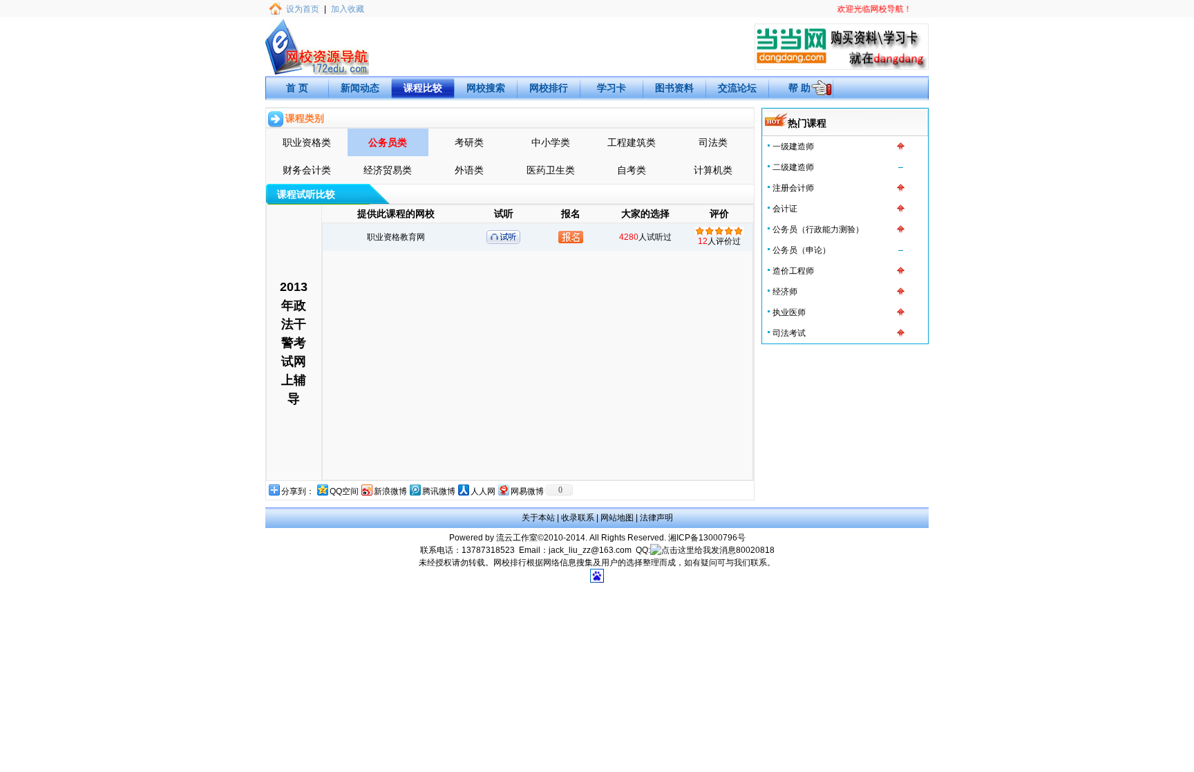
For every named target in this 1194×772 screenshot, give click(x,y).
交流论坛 (737, 87)
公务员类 (387, 142)
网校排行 (548, 87)
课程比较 (423, 87)
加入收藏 (347, 9)
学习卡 (611, 87)
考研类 (469, 142)
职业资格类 (307, 142)
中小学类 (550, 142)
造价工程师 (793, 271)
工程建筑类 (631, 142)
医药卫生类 (551, 170)
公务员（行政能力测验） (818, 229)
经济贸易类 (387, 170)
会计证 (785, 209)
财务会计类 (307, 170)
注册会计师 (793, 188)
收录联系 (577, 517)
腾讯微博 (438, 491)
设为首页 (302, 9)
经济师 (785, 291)
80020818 (755, 550)
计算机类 (713, 170)
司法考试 (789, 333)
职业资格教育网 (396, 237)
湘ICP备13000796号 (707, 538)
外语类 (469, 170)
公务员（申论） (802, 250)
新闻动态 (360, 87)
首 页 (297, 87)
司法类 (713, 142)
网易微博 (527, 491)
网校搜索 (485, 87)
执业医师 (789, 312)
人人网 (483, 491)
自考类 (631, 170)
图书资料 (674, 87)
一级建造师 (793, 146)
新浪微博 (390, 491)
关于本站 (538, 517)
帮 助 (799, 87)
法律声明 (656, 517)
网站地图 (617, 517)
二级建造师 (793, 167)
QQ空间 (344, 491)
